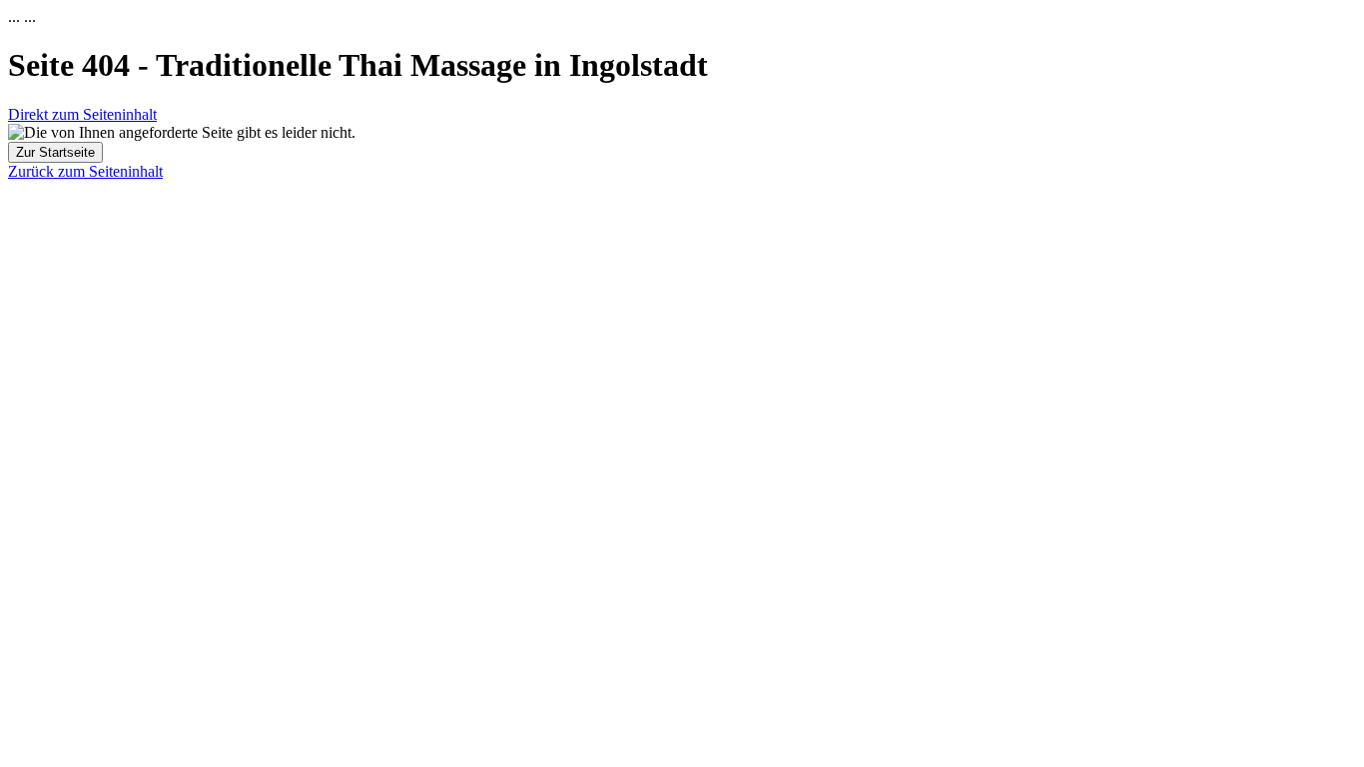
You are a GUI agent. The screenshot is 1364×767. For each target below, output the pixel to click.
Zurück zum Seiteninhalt (85, 171)
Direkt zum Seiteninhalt (82, 114)
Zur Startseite (55, 152)
